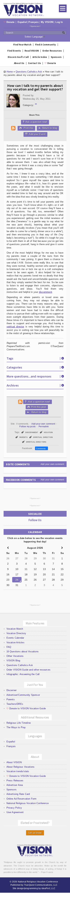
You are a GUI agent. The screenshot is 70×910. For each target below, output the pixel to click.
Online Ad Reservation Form (21, 798)
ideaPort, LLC (48, 888)
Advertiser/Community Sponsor (23, 695)
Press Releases (15, 780)
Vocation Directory (16, 633)
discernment (45, 292)
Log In (59, 22)
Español (22, 22)
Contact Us (34, 63)
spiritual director (15, 326)
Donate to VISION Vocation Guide (26, 708)
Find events (14, 50)
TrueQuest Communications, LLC (40, 885)
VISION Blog (13, 660)
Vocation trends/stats (17, 771)
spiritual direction (43, 437)
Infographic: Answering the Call (23, 674)
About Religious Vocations (20, 766)
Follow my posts (27, 426)
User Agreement (15, 812)
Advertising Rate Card (18, 794)
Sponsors (35, 26)
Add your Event (37, 134)
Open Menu (63, 8)
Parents (10, 699)
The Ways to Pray (16, 727)
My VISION (47, 22)
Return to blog (48, 128)
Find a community (45, 44)
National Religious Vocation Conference (27, 803)
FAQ (8, 647)
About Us (19, 63)
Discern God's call (18, 57)
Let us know (35, 832)
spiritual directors (36, 442)
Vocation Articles (15, 642)
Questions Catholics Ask (29, 71)
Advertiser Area (14, 785)
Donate (9, 22)
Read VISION (32, 50)
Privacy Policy (14, 807)
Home (10, 71)
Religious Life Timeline (18, 723)
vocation (48, 432)
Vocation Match (14, 628)
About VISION (14, 762)
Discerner (11, 690)
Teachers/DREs (14, 704)
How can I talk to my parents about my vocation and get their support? (35, 87)
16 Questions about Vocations (22, 651)
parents (23, 437)
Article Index (39, 57)
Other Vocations (15, 656)
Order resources (52, 50)
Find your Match (22, 44)
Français (33, 22)
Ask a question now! (35, 122)
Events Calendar (15, 637)
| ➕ (62, 358)
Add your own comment (43, 424)
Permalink (44, 426)
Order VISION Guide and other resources (28, 669)
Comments (41, 448)
